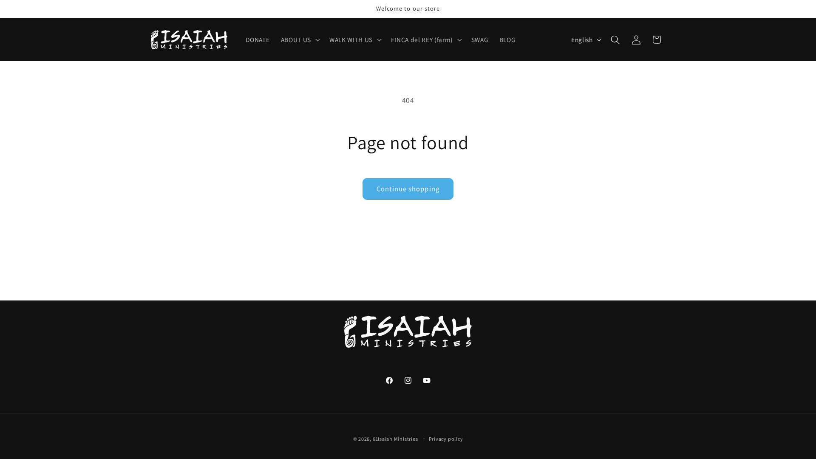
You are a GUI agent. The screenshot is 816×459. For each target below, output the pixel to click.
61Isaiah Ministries (395, 439)
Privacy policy (446, 439)
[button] (299, 40)
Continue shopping (408, 188)
